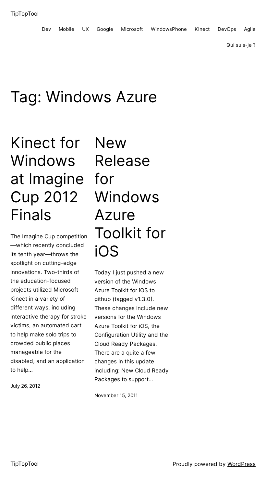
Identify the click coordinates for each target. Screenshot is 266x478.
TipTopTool (24, 13)
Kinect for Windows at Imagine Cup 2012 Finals (47, 179)
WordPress (241, 463)
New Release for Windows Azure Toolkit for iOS (130, 197)
